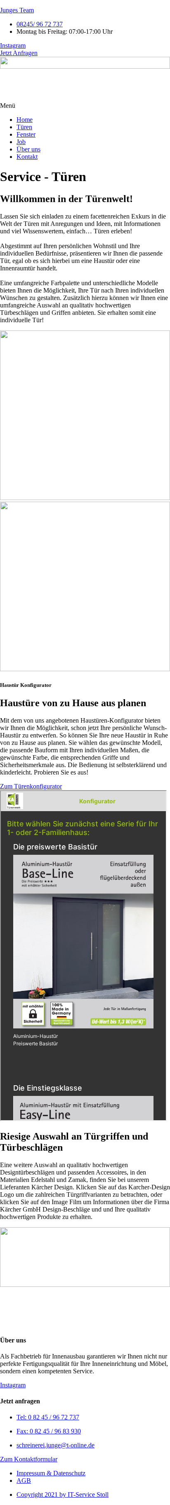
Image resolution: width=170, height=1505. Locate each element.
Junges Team (17, 10)
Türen (24, 126)
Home (25, 119)
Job (21, 141)
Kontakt (27, 156)
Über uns (28, 149)
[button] (85, 105)
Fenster (26, 134)
